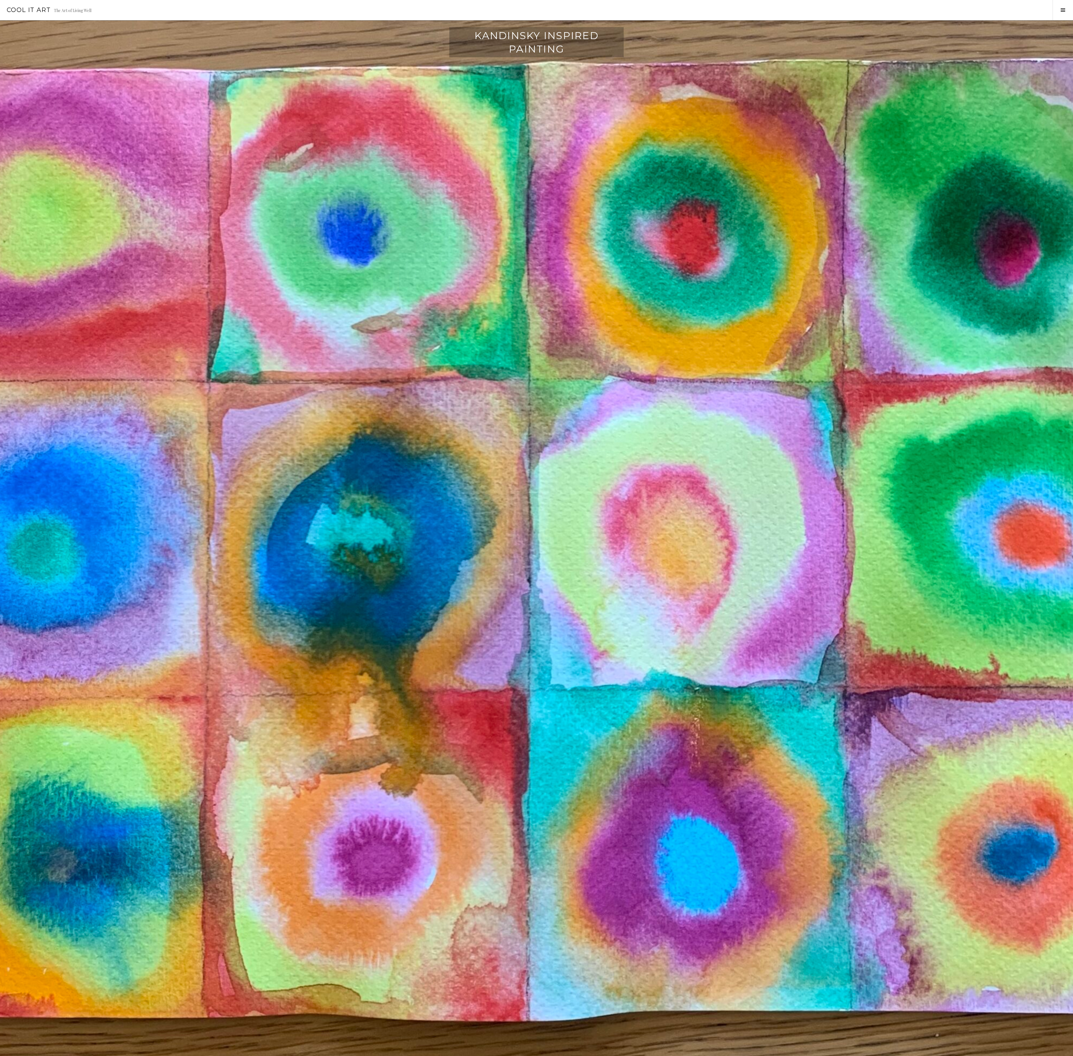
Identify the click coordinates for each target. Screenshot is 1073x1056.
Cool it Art (29, 10)
